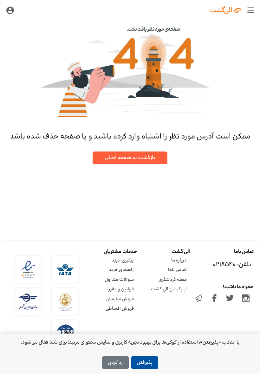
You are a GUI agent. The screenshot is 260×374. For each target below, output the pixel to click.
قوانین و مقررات (118, 289)
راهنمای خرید (121, 270)
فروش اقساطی (120, 308)
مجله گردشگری (173, 279)
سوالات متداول (119, 279)
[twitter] (230, 299)
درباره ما (179, 260)
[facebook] (214, 299)
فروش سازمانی (120, 299)
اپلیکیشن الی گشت (169, 289)
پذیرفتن (145, 362)
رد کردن (115, 362)
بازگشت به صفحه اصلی (130, 158)
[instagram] (245, 299)
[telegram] (198, 299)
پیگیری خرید (123, 260)
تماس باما (177, 270)
